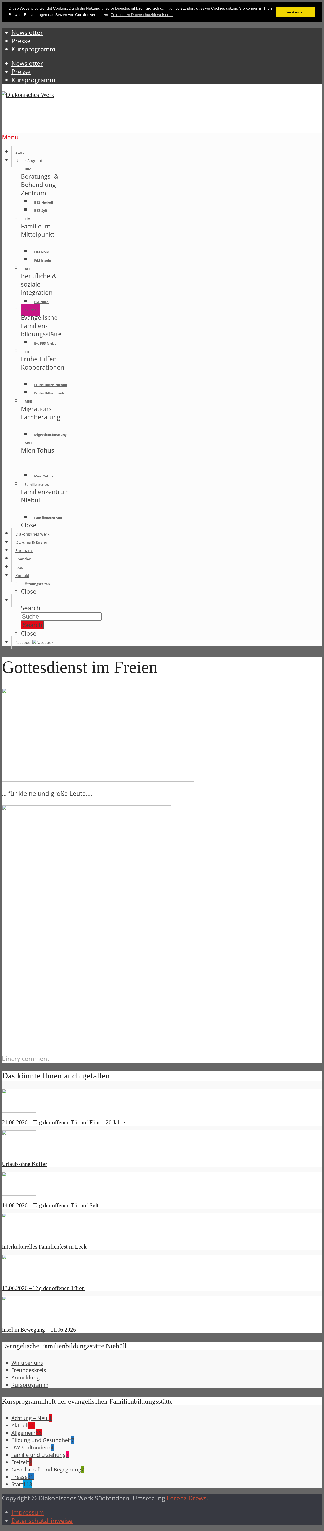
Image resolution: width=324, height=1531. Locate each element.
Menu (10, 137)
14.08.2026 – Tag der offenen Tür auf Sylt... (52, 1205)
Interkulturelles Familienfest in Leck (44, 1247)
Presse (21, 72)
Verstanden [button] (295, 12)
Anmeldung (25, 1377)
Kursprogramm (33, 80)
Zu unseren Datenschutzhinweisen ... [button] (142, 15)
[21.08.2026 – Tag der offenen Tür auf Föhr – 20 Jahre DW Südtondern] (19, 1110)
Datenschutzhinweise (42, 1521)
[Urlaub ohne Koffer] (19, 1152)
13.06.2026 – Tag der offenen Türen (43, 1288)
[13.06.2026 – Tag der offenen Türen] (19, 1276)
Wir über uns (27, 1362)
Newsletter (27, 63)
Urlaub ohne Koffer (24, 1164)
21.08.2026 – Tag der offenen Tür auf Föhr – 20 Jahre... (65, 1122)
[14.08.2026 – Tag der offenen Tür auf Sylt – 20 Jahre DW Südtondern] (19, 1193)
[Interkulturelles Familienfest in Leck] (19, 1234)
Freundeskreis (28, 1370)
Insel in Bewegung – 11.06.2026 (39, 1330)
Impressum (27, 1512)
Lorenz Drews (186, 1498)
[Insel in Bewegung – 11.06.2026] (19, 1318)
